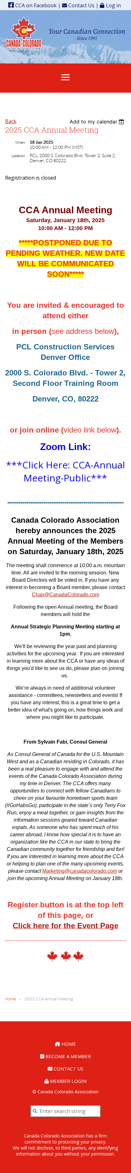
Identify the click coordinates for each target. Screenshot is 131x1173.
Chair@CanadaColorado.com (65, 594)
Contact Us (80, 5)
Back (11, 121)
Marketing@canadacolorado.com (79, 871)
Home (10, 999)
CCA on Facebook (35, 5)
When (20, 142)
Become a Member (67, 1056)
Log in (113, 5)
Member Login (67, 1081)
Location (18, 156)
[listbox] (98, 121)
